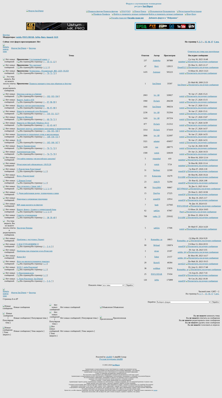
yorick (18, 37)
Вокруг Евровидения (26, 146)
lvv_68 (156, 95)
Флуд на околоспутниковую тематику (33, 261)
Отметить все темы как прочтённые (203, 51)
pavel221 (182, 264)
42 (48, 125)
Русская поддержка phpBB (111, 359)
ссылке (155, 390)
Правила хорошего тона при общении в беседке (50, 83)
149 (48, 137)
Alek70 (157, 182)
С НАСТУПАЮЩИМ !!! (28, 244)
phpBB (109, 357)
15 (206, 42)
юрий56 (181, 171)
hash (156, 205)
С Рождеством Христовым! (29, 169)
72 (54, 73)
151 (56, 137)
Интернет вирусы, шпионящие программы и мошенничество (44, 129)
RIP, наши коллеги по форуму (30, 205)
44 (54, 125)
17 (212, 42)
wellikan (156, 268)
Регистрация (195, 11)
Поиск (143, 11)
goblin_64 (182, 252)
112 (56, 114)
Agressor (156, 72)
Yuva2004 (156, 187)
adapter (157, 141)
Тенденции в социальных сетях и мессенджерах (38, 134)
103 (52, 96)
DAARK (182, 177)
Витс (43, 37)
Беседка (6, 35)
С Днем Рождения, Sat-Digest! (30, 279)
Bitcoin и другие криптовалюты (31, 105)
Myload (156, 245)
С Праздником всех (25, 273)
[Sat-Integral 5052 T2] (165, 29)
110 (48, 114)
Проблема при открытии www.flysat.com (34, 251)
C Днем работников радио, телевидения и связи (38, 193)
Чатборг (156, 170)
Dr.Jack (157, 101)
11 (51, 62)
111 (52, 114)
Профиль (106, 14)
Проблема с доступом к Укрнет (30, 239)
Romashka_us (156, 239)
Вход (194, 14)
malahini (181, 62)
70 (48, 73)
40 (54, 217)
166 (56, 131)
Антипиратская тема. (26, 152)
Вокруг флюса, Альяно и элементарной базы (36, 209)
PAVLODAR (28, 37)
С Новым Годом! (24, 180)
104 (56, 96)
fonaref (50, 37)
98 (51, 102)
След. (216, 42)
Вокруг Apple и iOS (25, 100)
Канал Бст (21, 257)
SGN (56, 37)
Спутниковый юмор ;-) (39, 59)
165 (52, 131)
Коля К (157, 262)
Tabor (156, 257)
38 (48, 217)
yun (156, 147)
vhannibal (157, 159)
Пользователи (169, 11)
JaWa (37, 37)
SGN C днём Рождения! (27, 267)
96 (48, 108)
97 (48, 102)
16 (209, 42)
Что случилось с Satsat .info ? (29, 186)
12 (54, 62)
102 (48, 96)
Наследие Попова (24, 228)
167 (56, 142)
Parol (182, 212)
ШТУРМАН (182, 189)
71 (51, 73)
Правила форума (110, 11)
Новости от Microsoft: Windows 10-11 (33, 123)
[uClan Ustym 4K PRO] (56, 29)
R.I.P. (19, 140)
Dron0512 (182, 67)
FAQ (128, 11)
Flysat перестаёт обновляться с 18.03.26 (34, 164)
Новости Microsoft (25, 117)
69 (48, 119)
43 (51, 125)
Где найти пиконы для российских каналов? (36, 159)
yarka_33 (156, 216)
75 (51, 154)
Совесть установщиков (27, 215)
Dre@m (156, 193)
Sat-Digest (156, 83)
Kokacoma (156, 176)
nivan (156, 251)
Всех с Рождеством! (25, 176)
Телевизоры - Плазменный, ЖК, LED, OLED (49, 71)
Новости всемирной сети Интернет (32, 111)
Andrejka (156, 60)
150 (52, 137)
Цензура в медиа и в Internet (29, 94)
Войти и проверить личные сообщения (166, 14)
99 (54, 102)
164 (48, 131)
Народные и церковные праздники (32, 199)
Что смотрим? (35, 65)
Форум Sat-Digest (18, 48)
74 (48, 154)
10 (48, 62)
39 (51, 217)
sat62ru (157, 211)
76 (54, 154)
